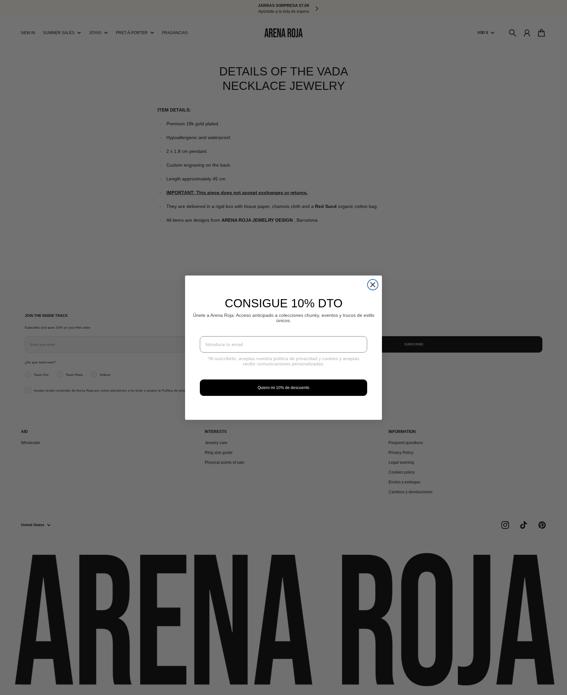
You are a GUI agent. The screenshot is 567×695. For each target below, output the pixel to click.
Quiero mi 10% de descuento (283, 387)
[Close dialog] (373, 284)
